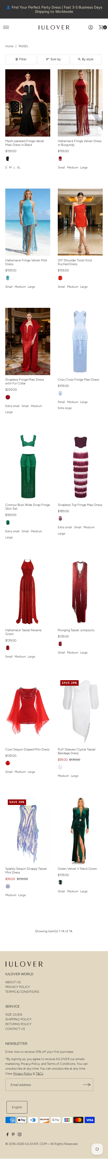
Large (84, 167)
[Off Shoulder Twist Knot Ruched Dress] (80, 222)
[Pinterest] (13, 1135)
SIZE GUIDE (14, 1014)
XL (18, 167)
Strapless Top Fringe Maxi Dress (80, 505)
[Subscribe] (87, 1084)
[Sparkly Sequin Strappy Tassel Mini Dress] (27, 830)
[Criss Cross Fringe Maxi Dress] (80, 341)
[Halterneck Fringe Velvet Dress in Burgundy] (80, 103)
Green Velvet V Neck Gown (77, 869)
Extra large (65, 408)
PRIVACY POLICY (17, 987)
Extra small (12, 406)
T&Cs (39, 1073)
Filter (22, 59)
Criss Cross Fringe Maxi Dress (78, 379)
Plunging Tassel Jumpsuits (76, 630)
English (17, 1107)
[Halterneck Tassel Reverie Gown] (27, 592)
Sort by (55, 59)
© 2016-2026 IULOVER (21, 1144)
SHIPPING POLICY (18, 1019)
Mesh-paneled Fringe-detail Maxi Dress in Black (24, 143)
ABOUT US (13, 982)
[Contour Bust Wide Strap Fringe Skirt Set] (27, 466)
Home (9, 46)
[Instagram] (19, 1135)
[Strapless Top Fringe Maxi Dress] (80, 466)
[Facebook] (8, 1135)
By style (87, 59)
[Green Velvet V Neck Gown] (80, 830)
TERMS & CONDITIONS (22, 992)
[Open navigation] (6, 27)
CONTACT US (15, 1029)
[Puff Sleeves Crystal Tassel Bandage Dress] (80, 711)
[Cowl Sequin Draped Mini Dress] (27, 711)
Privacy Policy (22, 1073)
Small (61, 167)
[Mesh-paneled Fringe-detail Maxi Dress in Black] (27, 103)
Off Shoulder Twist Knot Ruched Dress (75, 262)
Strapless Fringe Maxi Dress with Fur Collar (24, 381)
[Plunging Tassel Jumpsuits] (80, 592)
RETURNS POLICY (18, 1024)
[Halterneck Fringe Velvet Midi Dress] (27, 222)
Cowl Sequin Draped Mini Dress (27, 749)
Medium (72, 167)
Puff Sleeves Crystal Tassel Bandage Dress (76, 751)
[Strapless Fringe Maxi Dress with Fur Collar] (27, 341)
